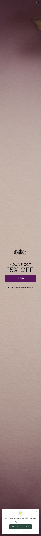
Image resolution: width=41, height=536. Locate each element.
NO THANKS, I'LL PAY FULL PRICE (20, 287)
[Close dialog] (38, 2)
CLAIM (20, 278)
